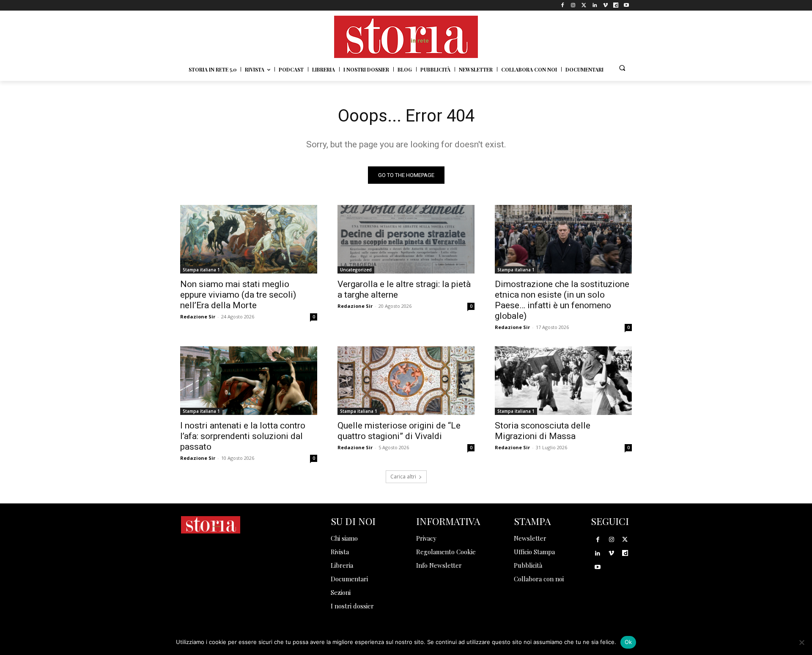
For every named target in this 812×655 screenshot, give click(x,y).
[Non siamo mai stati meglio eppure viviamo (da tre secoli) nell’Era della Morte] (248, 239)
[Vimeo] (605, 5)
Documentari (349, 579)
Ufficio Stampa (534, 551)
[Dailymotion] (616, 5)
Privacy (426, 538)
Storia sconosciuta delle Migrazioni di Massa (542, 430)
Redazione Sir (197, 316)
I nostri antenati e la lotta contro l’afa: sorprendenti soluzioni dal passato (242, 436)
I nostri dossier (352, 606)
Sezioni (341, 592)
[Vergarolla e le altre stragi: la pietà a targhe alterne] (406, 239)
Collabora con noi (539, 579)
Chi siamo (344, 538)
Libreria (342, 565)
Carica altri (403, 476)
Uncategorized (356, 270)
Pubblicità (528, 565)
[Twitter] (584, 5)
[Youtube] (626, 5)
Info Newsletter (439, 565)
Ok (628, 641)
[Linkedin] (594, 5)
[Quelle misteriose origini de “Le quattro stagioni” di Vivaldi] (406, 380)
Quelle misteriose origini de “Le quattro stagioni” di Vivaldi (399, 430)
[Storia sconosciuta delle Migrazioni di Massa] (563, 380)
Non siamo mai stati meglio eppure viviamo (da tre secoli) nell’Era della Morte (238, 294)
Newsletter (530, 538)
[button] (622, 67)
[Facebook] (562, 5)
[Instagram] (573, 5)
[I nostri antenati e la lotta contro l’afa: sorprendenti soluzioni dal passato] (248, 380)
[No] (801, 642)
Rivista (340, 551)
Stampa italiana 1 (201, 270)
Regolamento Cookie (446, 551)
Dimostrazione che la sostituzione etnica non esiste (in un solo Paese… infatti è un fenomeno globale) (562, 300)
